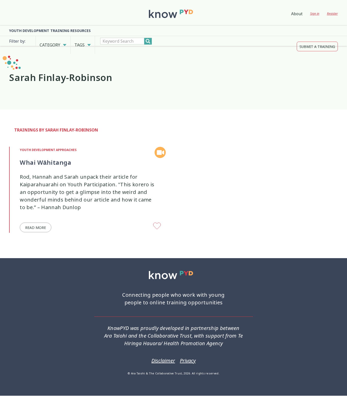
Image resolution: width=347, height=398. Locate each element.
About (297, 14)
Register (332, 13)
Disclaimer (163, 353)
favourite (157, 218)
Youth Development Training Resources (50, 30)
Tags (79, 41)
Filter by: (17, 41)
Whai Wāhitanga (45, 154)
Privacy (188, 353)
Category (50, 41)
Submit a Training (317, 41)
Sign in (314, 13)
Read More (35, 220)
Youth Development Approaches (48, 142)
